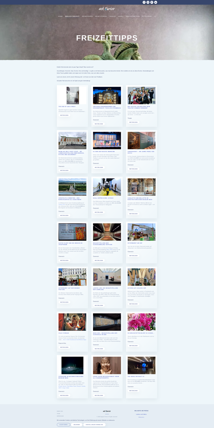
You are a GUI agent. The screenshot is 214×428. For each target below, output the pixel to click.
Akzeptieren (63, 424)
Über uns (60, 411)
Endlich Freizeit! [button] (72, 16)
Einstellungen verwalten (94, 424)
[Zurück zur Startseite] (107, 8)
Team (58, 413)
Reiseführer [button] (87, 16)
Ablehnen (77, 424)
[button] (155, 16)
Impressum (60, 416)
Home (60, 16)
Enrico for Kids (133, 16)
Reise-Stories (101, 16)
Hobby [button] (121, 16)
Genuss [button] (113, 16)
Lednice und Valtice (141, 414)
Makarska (141, 417)
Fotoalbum (147, 16)
